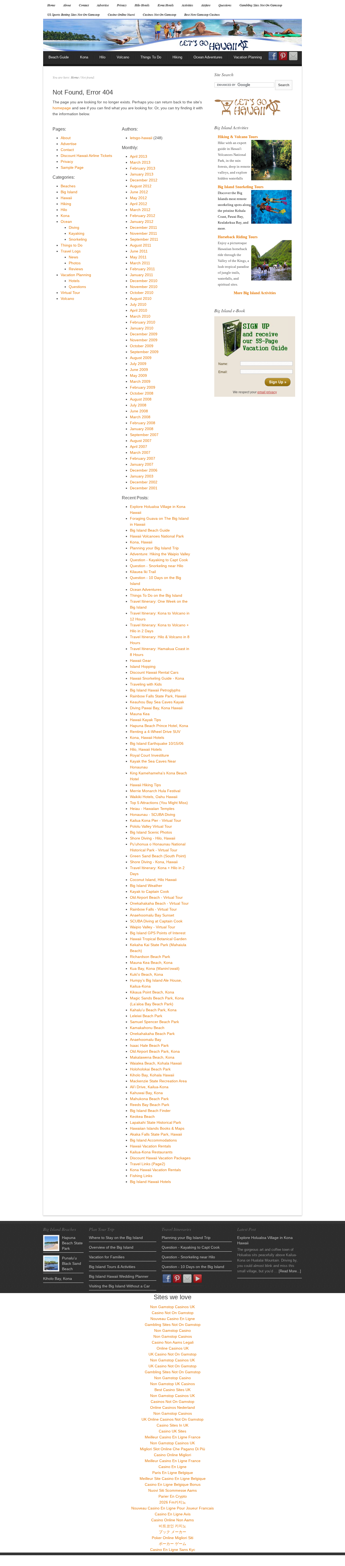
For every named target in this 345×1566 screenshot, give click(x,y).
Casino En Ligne (172, 1467)
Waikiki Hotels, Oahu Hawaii (153, 797)
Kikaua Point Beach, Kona (152, 992)
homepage (62, 108)
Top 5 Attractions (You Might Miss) (159, 802)
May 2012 (138, 198)
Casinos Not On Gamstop (159, 14)
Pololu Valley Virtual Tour (151, 826)
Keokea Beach (142, 1116)
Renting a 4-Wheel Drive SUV (155, 731)
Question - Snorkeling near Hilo (156, 566)
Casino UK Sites (172, 1431)
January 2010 (141, 328)
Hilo (102, 57)
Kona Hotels (165, 5)
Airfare (205, 5)
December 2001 (143, 488)
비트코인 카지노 (172, 1526)
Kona (84, 57)
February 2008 (142, 423)
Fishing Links (141, 1176)
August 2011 (140, 245)
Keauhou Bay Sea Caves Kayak (157, 702)
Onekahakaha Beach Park (152, 1033)
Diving (74, 227)
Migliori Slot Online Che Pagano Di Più (172, 1449)
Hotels (74, 281)
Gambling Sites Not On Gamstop (260, 5)
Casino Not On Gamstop (173, 1313)
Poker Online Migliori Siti (172, 1538)
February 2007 (142, 458)
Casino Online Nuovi (121, 14)
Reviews (76, 269)
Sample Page (72, 167)
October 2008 (141, 393)
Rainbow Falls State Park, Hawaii (158, 696)
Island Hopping (143, 666)
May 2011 (138, 257)
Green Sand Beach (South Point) (158, 856)
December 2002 (143, 482)
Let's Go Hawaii (172, 35)
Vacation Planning (248, 57)
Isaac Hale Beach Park (149, 1045)
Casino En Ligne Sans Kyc (172, 1549)
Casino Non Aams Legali (173, 1342)
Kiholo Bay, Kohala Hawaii (152, 1075)
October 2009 (141, 346)
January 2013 (141, 174)
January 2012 (141, 221)
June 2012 (139, 192)
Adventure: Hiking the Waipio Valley (160, 554)
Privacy (121, 5)
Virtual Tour (70, 292)
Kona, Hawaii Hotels (147, 737)
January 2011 (141, 275)
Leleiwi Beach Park (146, 1016)
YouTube (197, 1278)
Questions (224, 5)
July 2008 (138, 405)
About (67, 5)
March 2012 (140, 210)
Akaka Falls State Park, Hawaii (156, 1134)
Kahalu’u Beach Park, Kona (153, 1010)
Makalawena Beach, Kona (152, 1057)
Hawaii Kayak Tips (145, 720)
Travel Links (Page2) (147, 1164)
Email (293, 56)
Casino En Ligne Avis (173, 1514)
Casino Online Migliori (172, 1455)
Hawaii (66, 198)
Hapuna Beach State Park (72, 1243)
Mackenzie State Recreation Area (158, 1081)
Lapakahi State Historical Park (155, 1122)
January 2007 (141, 464)
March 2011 (140, 263)
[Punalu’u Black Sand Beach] (51, 1263)
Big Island (69, 192)
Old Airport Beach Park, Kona (155, 1051)
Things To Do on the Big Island (156, 595)
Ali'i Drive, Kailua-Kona (149, 1087)
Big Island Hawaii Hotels (150, 1181)
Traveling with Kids (146, 684)
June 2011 (139, 251)
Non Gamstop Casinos (172, 1336)
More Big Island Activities (255, 293)
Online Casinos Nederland (172, 1407)
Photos (75, 263)
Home (51, 5)
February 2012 (142, 215)
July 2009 (138, 363)
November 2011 (143, 233)
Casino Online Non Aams (172, 1520)
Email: (222, 372)
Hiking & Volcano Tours (238, 137)
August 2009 (140, 358)
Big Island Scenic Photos (151, 832)
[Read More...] (290, 1271)
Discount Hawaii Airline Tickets (86, 155)
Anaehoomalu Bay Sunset (152, 915)
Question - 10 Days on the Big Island (193, 1267)
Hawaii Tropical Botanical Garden (158, 939)
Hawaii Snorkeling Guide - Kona (157, 678)
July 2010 (138, 304)
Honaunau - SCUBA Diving (152, 814)
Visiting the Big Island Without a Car (119, 1286)
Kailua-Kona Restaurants (151, 1152)
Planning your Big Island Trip (154, 548)
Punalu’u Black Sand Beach (71, 1263)
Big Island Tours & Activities (112, 1267)
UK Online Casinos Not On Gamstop (172, 1419)
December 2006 (143, 470)
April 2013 (138, 156)
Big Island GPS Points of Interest (157, 933)
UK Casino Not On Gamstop (172, 1354)
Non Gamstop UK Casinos (172, 1384)
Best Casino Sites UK (172, 1390)
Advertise (103, 5)
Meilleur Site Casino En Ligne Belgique (173, 1478)
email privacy (267, 392)
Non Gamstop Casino (172, 1330)
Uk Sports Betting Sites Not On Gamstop (73, 14)
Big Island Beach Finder (150, 1110)
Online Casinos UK (173, 1348)
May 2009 (138, 375)
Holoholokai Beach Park (150, 1069)
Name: (223, 364)
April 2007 (138, 446)
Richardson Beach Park (150, 956)
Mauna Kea (140, 714)
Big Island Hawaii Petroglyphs (155, 690)
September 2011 (144, 239)
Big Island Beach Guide (150, 530)
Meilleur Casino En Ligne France (173, 1437)
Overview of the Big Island (111, 1247)
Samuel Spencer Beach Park (154, 1022)
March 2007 (140, 452)
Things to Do (71, 245)
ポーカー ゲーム (172, 1544)
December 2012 (143, 180)
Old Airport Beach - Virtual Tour (156, 897)
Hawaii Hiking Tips (145, 785)
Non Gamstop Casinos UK (172, 1307)
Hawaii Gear (140, 660)
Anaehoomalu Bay (145, 1039)
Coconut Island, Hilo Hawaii (153, 879)
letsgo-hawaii (141, 138)
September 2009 (144, 352)
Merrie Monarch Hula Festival (155, 791)
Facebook (272, 58)
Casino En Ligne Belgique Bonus (173, 1484)
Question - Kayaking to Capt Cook (159, 560)
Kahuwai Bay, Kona (146, 1093)
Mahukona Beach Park (149, 1099)
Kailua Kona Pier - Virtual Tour (155, 820)
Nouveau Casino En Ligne (172, 1318)
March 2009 (140, 381)
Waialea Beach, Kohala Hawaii (156, 1063)
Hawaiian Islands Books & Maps (157, 1128)
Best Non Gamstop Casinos (202, 14)
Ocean (66, 221)
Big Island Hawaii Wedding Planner (119, 1276)
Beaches (68, 186)
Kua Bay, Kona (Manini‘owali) (155, 968)
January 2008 (141, 429)
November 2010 (143, 287)
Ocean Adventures (208, 57)
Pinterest (283, 56)
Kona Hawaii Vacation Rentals (155, 1170)
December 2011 (143, 227)
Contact (84, 5)
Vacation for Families (107, 1257)
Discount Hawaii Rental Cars (154, 672)
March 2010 (140, 316)
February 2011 (142, 269)
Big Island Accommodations (153, 1140)
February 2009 (142, 387)
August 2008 (140, 399)
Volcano (123, 57)
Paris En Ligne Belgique (172, 1472)
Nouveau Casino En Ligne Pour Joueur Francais (172, 1508)
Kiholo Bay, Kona (57, 1278)
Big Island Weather (146, 885)
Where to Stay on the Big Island (116, 1237)
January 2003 (141, 476)
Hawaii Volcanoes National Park (157, 536)
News (73, 257)
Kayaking (76, 233)
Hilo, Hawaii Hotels (146, 749)
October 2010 (141, 292)
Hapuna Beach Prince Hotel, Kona (159, 726)
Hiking (177, 57)
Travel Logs (71, 251)
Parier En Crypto (172, 1496)
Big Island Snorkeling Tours (240, 187)
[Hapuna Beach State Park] (51, 1243)
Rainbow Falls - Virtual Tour (153, 909)
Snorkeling (78, 239)
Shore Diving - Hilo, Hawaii (152, 838)
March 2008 (140, 417)
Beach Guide (59, 57)
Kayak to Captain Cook (149, 891)
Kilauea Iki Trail (143, 572)
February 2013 (142, 168)
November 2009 (143, 340)
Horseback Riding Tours (237, 237)
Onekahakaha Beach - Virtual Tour (159, 903)
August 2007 (140, 440)
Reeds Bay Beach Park (149, 1104)
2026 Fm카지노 (172, 1502)
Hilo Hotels (141, 5)
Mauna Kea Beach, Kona (151, 962)
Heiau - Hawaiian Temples (152, 808)
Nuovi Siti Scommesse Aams (172, 1490)
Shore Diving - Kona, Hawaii (154, 862)
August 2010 (140, 298)
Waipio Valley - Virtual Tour (152, 927)
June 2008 (139, 411)
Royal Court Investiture (149, 755)
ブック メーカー (172, 1532)
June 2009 (139, 369)
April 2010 (138, 310)
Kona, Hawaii (141, 542)
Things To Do (150, 57)
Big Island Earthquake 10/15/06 (157, 743)
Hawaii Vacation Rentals (150, 1146)
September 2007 (144, 435)
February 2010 (142, 322)
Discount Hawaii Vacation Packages (160, 1158)
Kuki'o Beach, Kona (146, 974)
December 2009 (143, 334)
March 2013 (140, 162)
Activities (187, 5)
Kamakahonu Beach (147, 1028)
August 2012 (140, 186)
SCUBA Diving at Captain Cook (156, 921)
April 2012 (138, 204)
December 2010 (143, 281)
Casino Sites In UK (172, 1425)
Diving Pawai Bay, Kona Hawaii (156, 708)
